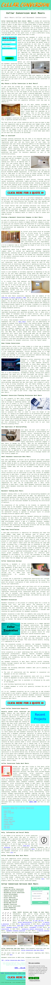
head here (26, 845)
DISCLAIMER (46, 9)
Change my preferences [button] (34, 980)
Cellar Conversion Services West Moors (19, 884)
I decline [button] (36, 978)
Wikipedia (7, 847)
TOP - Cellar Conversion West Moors (13, 960)
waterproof (13, 497)
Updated (19, 973)
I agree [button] (30, 978)
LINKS (32, 9)
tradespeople (40, 917)
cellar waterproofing (36, 791)
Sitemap (2, 973)
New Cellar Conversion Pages (11, 973)
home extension (39, 925)
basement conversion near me (29, 731)
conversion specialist (20, 770)
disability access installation (32, 929)
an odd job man (38, 920)
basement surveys (12, 927)
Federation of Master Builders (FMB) (13, 297)
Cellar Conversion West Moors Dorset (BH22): (16, 21)
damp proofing (25, 924)
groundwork (32, 927)
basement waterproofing (15, 793)
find (6, 858)
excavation (4, 638)
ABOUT (36, 9)
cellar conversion (17, 336)
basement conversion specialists (28, 736)
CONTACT (40, 9)
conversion (25, 122)
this (11, 852)
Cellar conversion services (10, 870)
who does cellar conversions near (18, 723)
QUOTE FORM (33, 801)
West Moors (22, 321)
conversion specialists (17, 150)
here (33, 849)
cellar (3, 22)
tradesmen (36, 932)
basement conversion (8, 781)
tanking (25, 506)
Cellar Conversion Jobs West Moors (32, 950)
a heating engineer (43, 930)
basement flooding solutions (15, 930)
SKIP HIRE (20, 925)
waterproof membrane (8, 160)
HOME (28, 9)
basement (9, 118)
